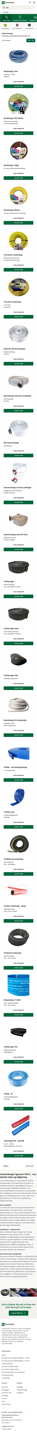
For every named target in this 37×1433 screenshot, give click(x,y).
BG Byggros (5, 1390)
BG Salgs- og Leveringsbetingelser (12, 1412)
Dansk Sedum (6, 1404)
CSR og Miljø (6, 1378)
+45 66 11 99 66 (6, 1429)
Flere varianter (18, 81)
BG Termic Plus (6, 1393)
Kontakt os (20, 1393)
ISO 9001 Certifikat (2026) (10, 1366)
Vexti (3, 1401)
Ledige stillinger (22, 1390)
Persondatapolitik (8, 1375)
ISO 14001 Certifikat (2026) (10, 1369)
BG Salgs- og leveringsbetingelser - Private (15, 1361)
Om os (4, 1355)
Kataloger (20, 1387)
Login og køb (18, 86)
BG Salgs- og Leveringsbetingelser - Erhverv (16, 1358)
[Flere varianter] (18, 56)
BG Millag (5, 1395)
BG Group (5, 1387)
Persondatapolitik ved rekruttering (13, 1372)
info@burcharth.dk (8, 1426)
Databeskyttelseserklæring (10, 1415)
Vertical (4, 1398)
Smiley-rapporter (7, 1364)
